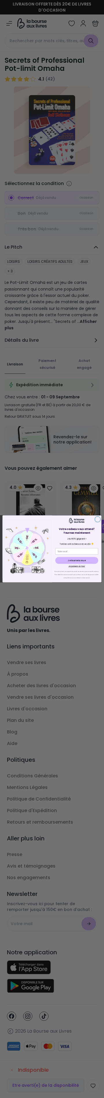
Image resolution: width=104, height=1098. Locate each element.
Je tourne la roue (77, 560)
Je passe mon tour (76, 566)
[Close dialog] (98, 519)
